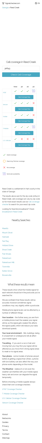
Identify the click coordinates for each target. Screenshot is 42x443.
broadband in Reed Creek (12, 212)
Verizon (5, 104)
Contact (5, 434)
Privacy (5, 426)
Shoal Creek (7, 250)
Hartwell (5, 237)
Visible (5, 116)
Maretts (5, 228)
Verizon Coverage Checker (12, 403)
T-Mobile (5, 128)
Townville (6, 267)
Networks (6, 418)
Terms (5, 430)
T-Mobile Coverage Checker (13, 394)
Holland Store (7, 245)
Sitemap (6, 438)
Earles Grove (7, 271)
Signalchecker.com (12, 3)
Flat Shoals (6, 254)
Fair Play (5, 241)
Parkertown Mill (8, 262)
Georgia (5, 8)
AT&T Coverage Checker (12, 389)
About (5, 414)
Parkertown (6, 258)
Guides (5, 422)
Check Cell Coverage (21, 74)
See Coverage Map (24, 97)
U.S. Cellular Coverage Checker (14, 398)
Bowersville (6, 275)
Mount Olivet (7, 233)
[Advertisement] (21, 31)
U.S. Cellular (7, 140)
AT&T (4, 92)
